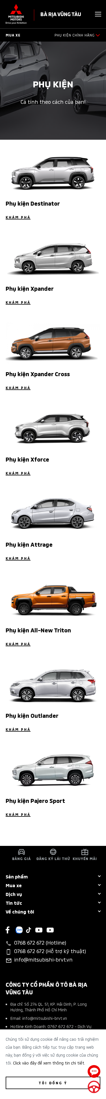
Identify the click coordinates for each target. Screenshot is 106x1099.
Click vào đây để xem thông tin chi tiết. (49, 1062)
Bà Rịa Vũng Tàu (60, 13)
